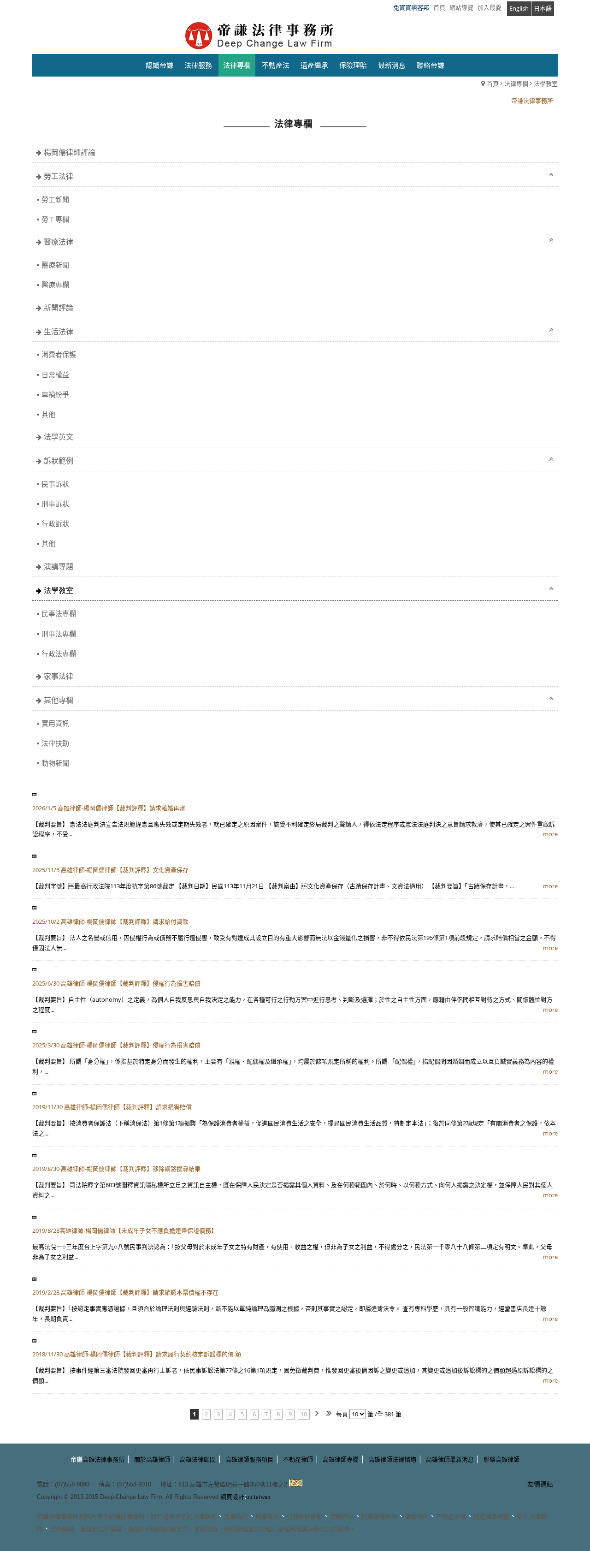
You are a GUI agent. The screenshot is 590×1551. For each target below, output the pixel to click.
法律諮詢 (205, 1516)
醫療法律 (58, 242)
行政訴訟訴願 (305, 1516)
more (550, 834)
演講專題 (58, 566)
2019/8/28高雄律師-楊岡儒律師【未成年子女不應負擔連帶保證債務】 (124, 1230)
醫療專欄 (55, 284)
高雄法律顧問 (198, 1459)
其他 (48, 414)
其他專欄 (58, 700)
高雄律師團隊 (146, 1529)
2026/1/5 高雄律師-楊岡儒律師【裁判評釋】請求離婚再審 (108, 808)
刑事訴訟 (267, 1516)
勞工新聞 (55, 199)
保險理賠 (342, 1516)
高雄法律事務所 (103, 1459)
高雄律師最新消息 (450, 1459)
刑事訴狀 (55, 503)
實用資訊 (55, 723)
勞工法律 (58, 176)
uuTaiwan (258, 1496)
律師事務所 (130, 1516)
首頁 (493, 83)
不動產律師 (298, 1459)
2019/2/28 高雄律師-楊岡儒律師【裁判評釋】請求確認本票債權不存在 (125, 1292)
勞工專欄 (55, 219)
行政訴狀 (55, 523)
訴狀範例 (58, 461)
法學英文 (58, 437)
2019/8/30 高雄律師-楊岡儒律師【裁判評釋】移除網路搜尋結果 (116, 1169)
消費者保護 (58, 354)
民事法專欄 (58, 613)
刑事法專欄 (58, 633)
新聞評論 (58, 308)
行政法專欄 (58, 653)
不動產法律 (451, 1516)
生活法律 (58, 332)
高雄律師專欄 (341, 1459)
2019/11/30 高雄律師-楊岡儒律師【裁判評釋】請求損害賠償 (112, 1107)
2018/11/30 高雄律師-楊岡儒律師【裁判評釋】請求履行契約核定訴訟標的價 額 (136, 1354)
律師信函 (417, 1516)
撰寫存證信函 (379, 1516)
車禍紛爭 (55, 394)
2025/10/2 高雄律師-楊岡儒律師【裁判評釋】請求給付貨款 (110, 921)
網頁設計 (232, 1496)
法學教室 (546, 83)
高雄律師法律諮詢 (392, 1459)
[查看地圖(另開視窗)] (295, 1484)
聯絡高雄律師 (501, 1459)
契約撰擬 (62, 1529)
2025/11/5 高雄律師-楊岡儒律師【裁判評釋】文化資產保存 (110, 870)
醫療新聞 (55, 264)
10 (304, 1414)
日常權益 (55, 374)
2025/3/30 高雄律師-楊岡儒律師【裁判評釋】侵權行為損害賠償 (116, 1045)
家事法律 (58, 676)
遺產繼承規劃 (491, 1516)
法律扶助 (55, 743)
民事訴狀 (55, 483)
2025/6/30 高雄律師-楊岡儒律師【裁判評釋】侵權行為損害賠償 (116, 983)
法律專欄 (516, 83)
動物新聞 (55, 762)
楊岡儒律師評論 (69, 152)
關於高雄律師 (152, 1459)
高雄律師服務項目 (249, 1459)
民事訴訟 (236, 1516)
